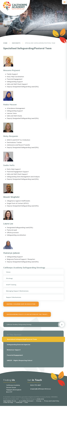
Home (5, 43)
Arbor (26, 402)
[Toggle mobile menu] (64, 2)
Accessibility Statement (26, 401)
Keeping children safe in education (21, 304)
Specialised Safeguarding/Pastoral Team (40, 43)
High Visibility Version (9, 401)
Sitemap (38, 401)
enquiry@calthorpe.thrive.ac (40, 389)
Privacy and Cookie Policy (51, 401)
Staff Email (19, 402)
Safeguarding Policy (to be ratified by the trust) (27, 314)
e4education (40, 399)
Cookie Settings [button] (8, 402)
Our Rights (16, 43)
